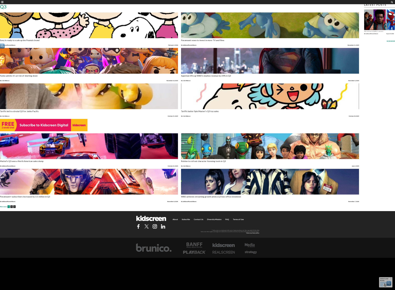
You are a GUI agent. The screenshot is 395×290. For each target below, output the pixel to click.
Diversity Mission (214, 219)
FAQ (227, 219)
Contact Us (198, 219)
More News (391, 41)
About (175, 219)
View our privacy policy (252, 233)
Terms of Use (238, 219)
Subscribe (186, 219)
